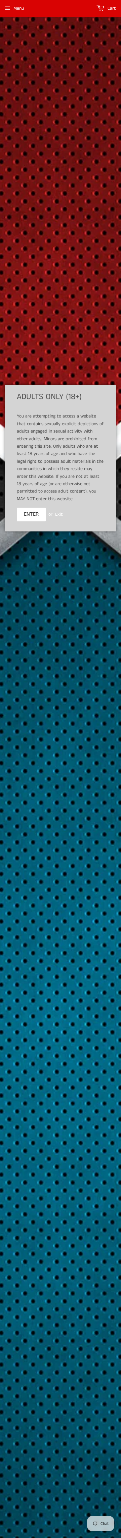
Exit (59, 514)
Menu (18, 8)
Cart (111, 8)
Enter (31, 514)
